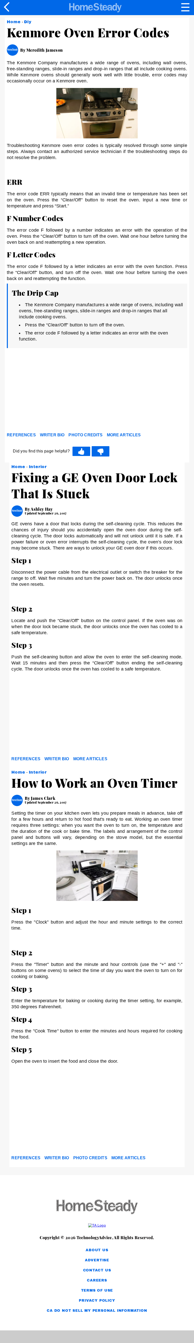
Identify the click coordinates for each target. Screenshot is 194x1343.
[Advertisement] (52, 391)
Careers (97, 1280)
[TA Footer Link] (97, 1225)
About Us (97, 1250)
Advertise (97, 1260)
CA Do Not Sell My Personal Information (97, 1311)
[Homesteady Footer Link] (97, 1207)
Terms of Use (97, 1290)
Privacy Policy (97, 1300)
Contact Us (97, 1270)
